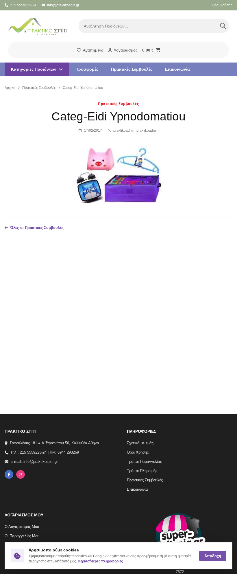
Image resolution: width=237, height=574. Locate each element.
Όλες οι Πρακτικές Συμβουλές (37, 227)
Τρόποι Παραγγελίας (144, 462)
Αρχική (10, 88)
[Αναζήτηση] (223, 26)
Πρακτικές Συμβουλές (131, 69)
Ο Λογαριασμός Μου (22, 527)
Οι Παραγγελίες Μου (22, 536)
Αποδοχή (212, 556)
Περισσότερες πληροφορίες (100, 561)
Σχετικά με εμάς (140, 443)
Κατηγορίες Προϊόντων (33, 69)
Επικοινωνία (177, 69)
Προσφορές (86, 69)
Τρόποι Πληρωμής (142, 471)
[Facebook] (9, 474)
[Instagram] (20, 474)
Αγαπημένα (93, 50)
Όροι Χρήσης (222, 5)
